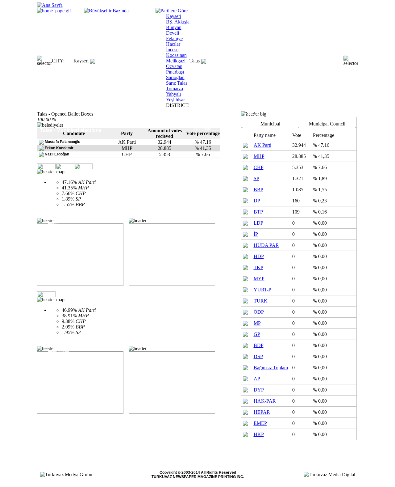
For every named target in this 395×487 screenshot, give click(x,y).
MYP (259, 278)
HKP (259, 434)
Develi (172, 33)
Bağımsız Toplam (271, 367)
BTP (258, 211)
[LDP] (245, 222)
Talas (182, 83)
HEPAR (262, 412)
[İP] (245, 233)
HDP (259, 256)
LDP (258, 223)
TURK (261, 300)
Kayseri (81, 60)
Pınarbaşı (175, 71)
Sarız (171, 83)
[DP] (245, 200)
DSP (258, 356)
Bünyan (173, 27)
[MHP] (245, 155)
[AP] (245, 378)
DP (257, 200)
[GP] (245, 333)
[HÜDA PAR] (245, 244)
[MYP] (245, 278)
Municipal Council (327, 123)
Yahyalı (173, 94)
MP (257, 323)
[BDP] (245, 344)
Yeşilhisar (175, 99)
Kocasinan (176, 55)
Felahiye (174, 38)
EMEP (260, 423)
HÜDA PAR (266, 245)
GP (257, 334)
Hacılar (173, 44)
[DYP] (245, 389)
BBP (258, 189)
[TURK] (245, 300)
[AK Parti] (245, 144)
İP (256, 234)
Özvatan (174, 66)
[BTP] (245, 211)
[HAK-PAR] (245, 400)
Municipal (270, 123)
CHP (259, 167)
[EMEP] (245, 422)
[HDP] (245, 255)
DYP (259, 389)
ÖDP (259, 312)
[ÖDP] (245, 311)
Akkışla (181, 21)
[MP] (245, 322)
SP (256, 178)
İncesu (172, 49)
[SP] (245, 177)
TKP (258, 267)
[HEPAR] (245, 411)
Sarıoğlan (175, 77)
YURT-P (262, 289)
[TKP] (245, 266)
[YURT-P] (245, 289)
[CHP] (245, 166)
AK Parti (262, 145)
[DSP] (245, 355)
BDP (259, 345)
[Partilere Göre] (172, 10)
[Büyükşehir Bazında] (106, 10)
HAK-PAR (265, 401)
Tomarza (174, 88)
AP (257, 378)
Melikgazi (175, 60)
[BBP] (245, 189)
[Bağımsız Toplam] (245, 367)
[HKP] (245, 433)
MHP (259, 156)
